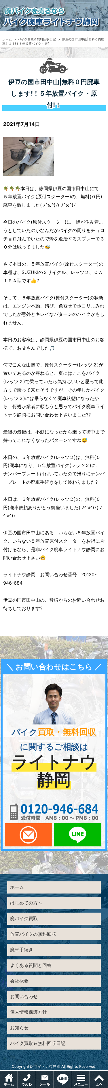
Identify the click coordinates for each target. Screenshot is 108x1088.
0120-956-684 (54, 811)
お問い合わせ (24, 996)
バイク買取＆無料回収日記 (37, 39)
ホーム (7, 39)
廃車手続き (21, 949)
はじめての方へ (26, 903)
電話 (27, 1079)
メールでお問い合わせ (28, 834)
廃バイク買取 (24, 918)
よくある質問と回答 (31, 965)
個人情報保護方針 (28, 1012)
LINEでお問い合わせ (77, 834)
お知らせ (19, 1027)
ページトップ (99, 1079)
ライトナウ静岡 (47, 1066)
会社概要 (19, 981)
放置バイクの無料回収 (33, 934)
